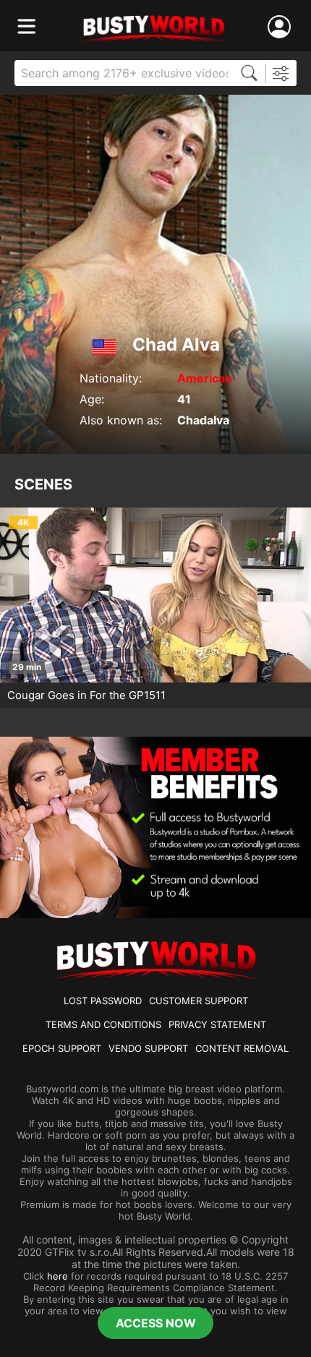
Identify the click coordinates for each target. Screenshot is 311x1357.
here (57, 1276)
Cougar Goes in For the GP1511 (86, 695)
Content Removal (242, 1048)
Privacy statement (217, 1024)
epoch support (61, 1048)
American (204, 378)
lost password (103, 1000)
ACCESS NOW (156, 1323)
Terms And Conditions (103, 1024)
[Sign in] (282, 27)
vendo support (148, 1048)
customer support (198, 1000)
